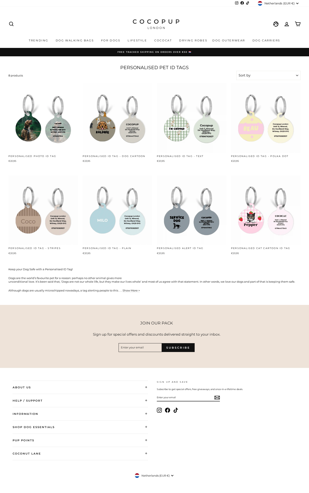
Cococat (163, 40)
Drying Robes (193, 40)
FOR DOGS (111, 40)
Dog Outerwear (229, 40)
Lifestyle (138, 40)
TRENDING (39, 40)
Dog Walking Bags (75, 40)
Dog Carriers (266, 40)
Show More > (131, 290)
